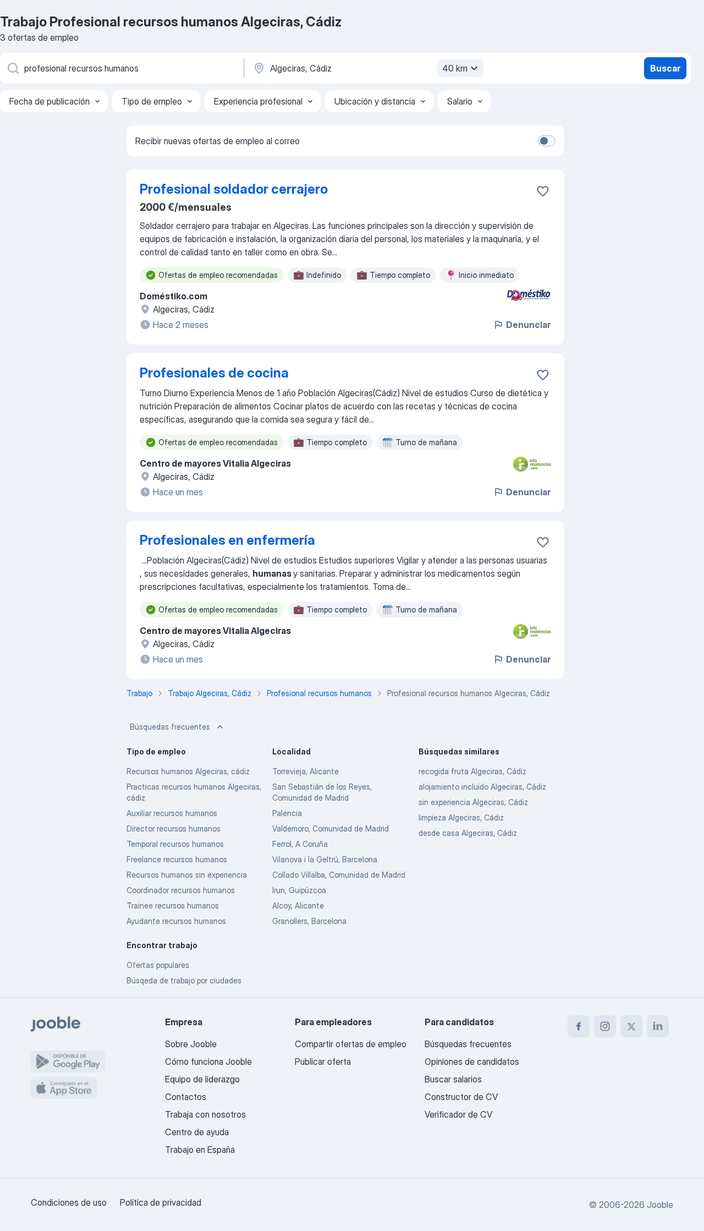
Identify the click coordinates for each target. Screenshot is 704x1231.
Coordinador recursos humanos (181, 890)
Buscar (665, 68)
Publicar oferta (323, 1061)
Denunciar (528, 324)
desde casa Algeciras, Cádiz (468, 833)
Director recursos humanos (174, 828)
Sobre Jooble (191, 1043)
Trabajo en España (200, 1149)
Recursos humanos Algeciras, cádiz (188, 771)
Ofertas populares (158, 965)
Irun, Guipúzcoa (299, 890)
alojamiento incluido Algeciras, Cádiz (482, 786)
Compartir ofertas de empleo (350, 1043)
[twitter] (631, 1026)
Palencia (287, 813)
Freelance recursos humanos (177, 859)
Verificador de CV (458, 1114)
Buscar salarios (453, 1079)
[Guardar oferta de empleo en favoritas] (542, 191)
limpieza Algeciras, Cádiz (461, 817)
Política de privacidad (160, 1202)
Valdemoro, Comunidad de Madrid (330, 828)
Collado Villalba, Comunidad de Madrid (338, 874)
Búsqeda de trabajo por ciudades (184, 980)
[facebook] (579, 1026)
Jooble (660, 1204)
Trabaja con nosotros (205, 1114)
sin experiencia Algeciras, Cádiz (473, 802)
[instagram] (605, 1026)
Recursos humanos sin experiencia (187, 874)
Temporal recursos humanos (175, 844)
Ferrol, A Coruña (300, 844)
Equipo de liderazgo (202, 1079)
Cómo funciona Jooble (208, 1061)
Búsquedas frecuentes (170, 726)
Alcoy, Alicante (298, 905)
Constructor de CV (461, 1096)
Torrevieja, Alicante (305, 771)
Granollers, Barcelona (309, 921)
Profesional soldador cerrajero (234, 189)
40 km (455, 68)
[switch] (547, 140)
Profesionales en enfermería (227, 540)
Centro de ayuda (197, 1131)
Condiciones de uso (69, 1202)
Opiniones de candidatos (472, 1061)
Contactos (185, 1096)
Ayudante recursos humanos (176, 921)
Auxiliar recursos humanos (172, 813)
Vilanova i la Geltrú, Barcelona (324, 859)
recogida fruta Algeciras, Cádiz (472, 771)
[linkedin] (658, 1026)
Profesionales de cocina (214, 373)
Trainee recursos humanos (173, 905)
